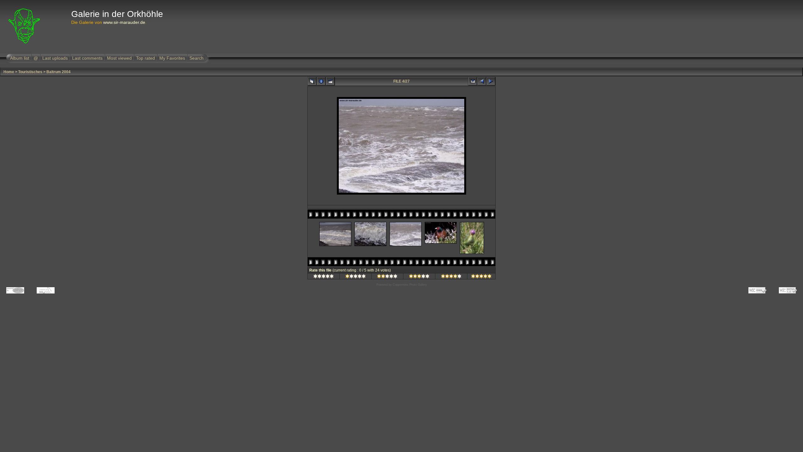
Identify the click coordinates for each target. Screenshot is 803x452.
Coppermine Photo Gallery (410, 284)
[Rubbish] (323, 277)
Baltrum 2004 (58, 72)
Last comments (87, 58)
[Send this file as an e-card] (472, 81)
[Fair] (387, 277)
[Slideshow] (330, 81)
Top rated (145, 58)
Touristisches (30, 72)
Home (8, 72)
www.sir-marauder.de (124, 22)
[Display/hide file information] (321, 81)
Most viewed (119, 58)
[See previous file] (481, 81)
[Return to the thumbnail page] (312, 81)
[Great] (481, 277)
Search (196, 58)
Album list (19, 58)
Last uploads (55, 58)
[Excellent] (451, 277)
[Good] (419, 277)
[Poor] (355, 277)
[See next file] (491, 81)
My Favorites (172, 58)
